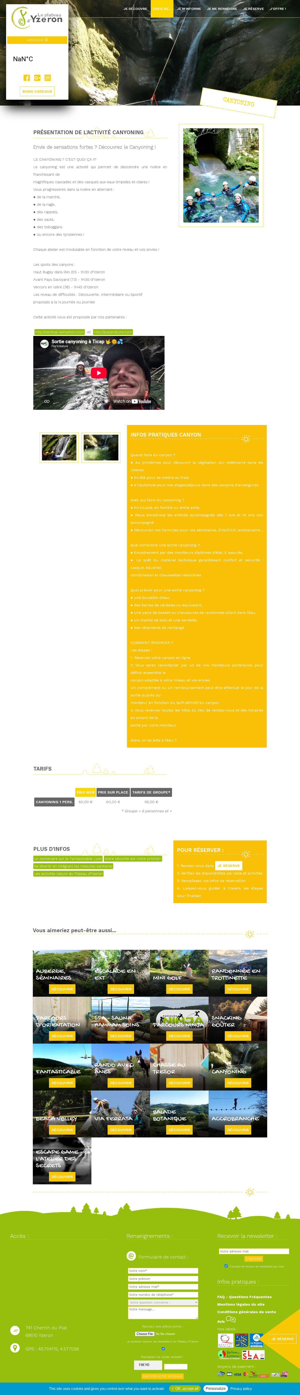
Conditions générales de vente (246, 1312)
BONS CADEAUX (37, 91)
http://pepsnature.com (113, 332)
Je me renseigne (222, 9)
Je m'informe (189, 9)
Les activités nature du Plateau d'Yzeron (68, 873)
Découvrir (62, 989)
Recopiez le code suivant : (162, 1357)
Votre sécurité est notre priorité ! (133, 858)
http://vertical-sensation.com (59, 332)
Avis (221, 1321)
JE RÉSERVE (229, 865)
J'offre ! (278, 9)
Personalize (216, 1389)
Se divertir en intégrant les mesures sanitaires (73, 866)
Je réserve (253, 9)
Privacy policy (241, 1389)
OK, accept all (186, 1389)
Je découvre (135, 9)
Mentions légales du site (241, 1304)
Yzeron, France (37, 59)
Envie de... (162, 9)
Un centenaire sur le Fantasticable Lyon (68, 858)
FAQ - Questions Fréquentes (244, 1297)
